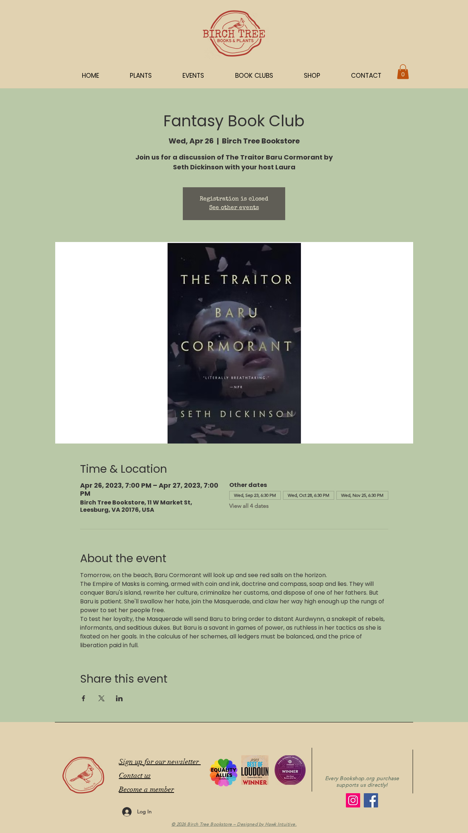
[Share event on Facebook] (83, 698)
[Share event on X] (101, 698)
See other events (234, 208)
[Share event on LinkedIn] (119, 698)
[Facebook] (371, 800)
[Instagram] (353, 800)
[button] (312, 75)
